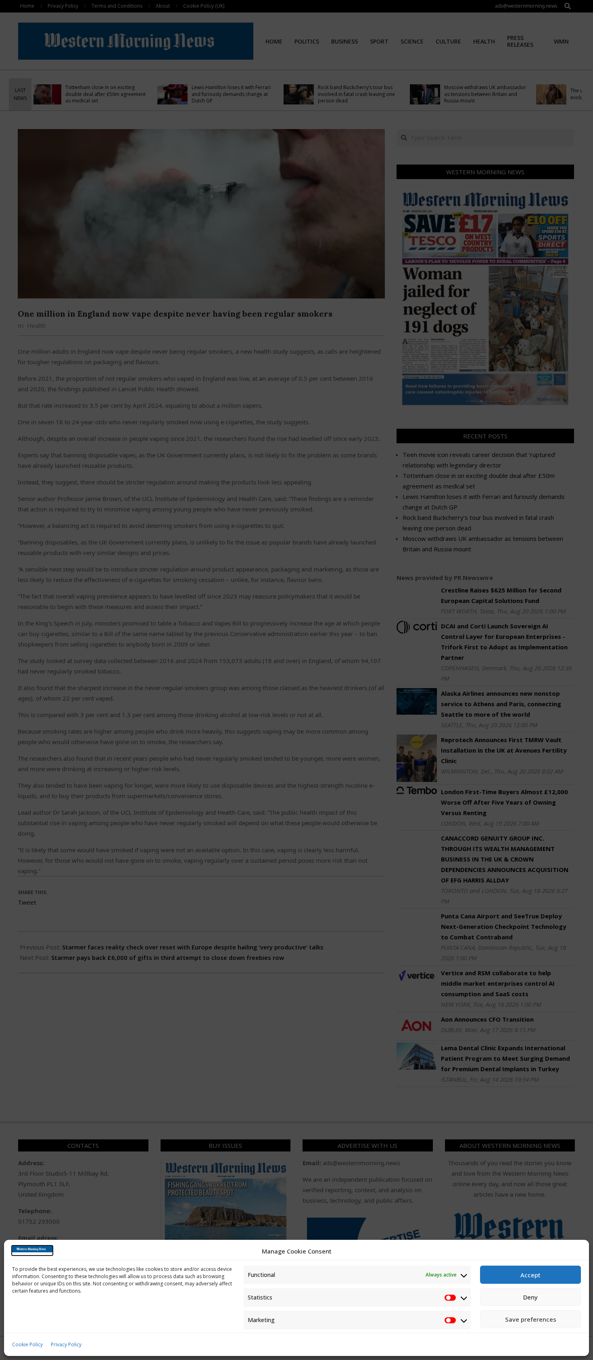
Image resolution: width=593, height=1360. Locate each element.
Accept (530, 1275)
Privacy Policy (66, 1344)
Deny (530, 1297)
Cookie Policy (27, 1344)
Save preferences (530, 1319)
